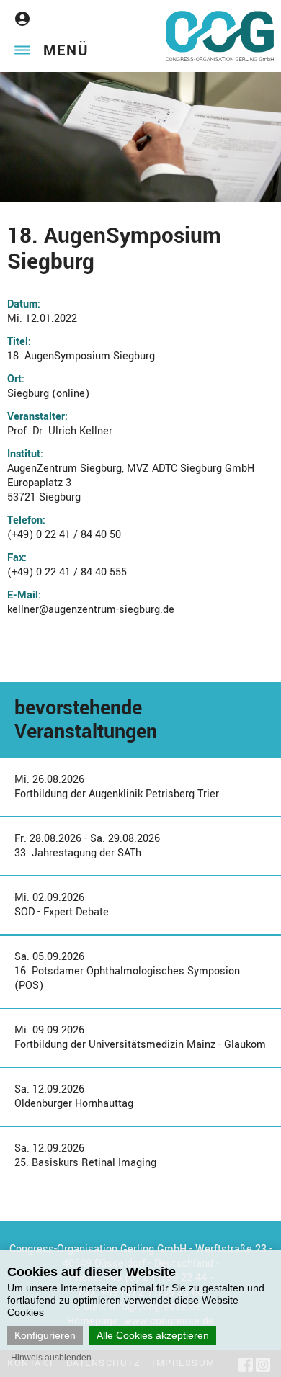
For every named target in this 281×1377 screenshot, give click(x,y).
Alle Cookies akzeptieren (153, 1335)
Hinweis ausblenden (51, 1358)
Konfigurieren (45, 1335)
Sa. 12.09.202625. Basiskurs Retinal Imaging (85, 1155)
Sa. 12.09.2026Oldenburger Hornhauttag (73, 1096)
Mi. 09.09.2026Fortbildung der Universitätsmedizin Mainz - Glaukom (140, 1037)
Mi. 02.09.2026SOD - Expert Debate (61, 905)
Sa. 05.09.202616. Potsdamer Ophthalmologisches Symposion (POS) (127, 971)
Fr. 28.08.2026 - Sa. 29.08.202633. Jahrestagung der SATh (87, 846)
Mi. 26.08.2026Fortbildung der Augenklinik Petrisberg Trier (116, 787)
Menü (66, 50)
